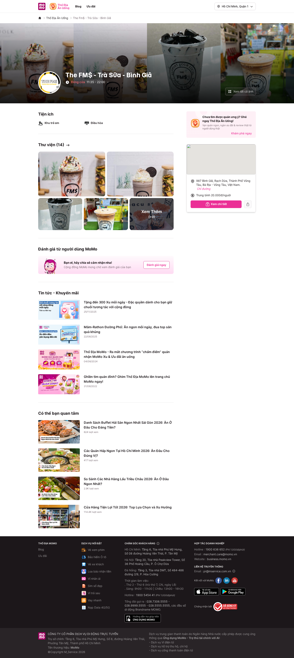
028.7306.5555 (157, 601)
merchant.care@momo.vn (220, 554)
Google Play (233, 592)
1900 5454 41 (145, 595)
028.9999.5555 (135, 605)
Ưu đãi (91, 6)
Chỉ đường (204, 188)
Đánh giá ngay (156, 265)
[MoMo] (39, 18)
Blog (78, 6)
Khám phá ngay (241, 133)
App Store (206, 592)
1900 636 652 (225, 549)
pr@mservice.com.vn (217, 571)
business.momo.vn (219, 559)
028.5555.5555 (159, 605)
